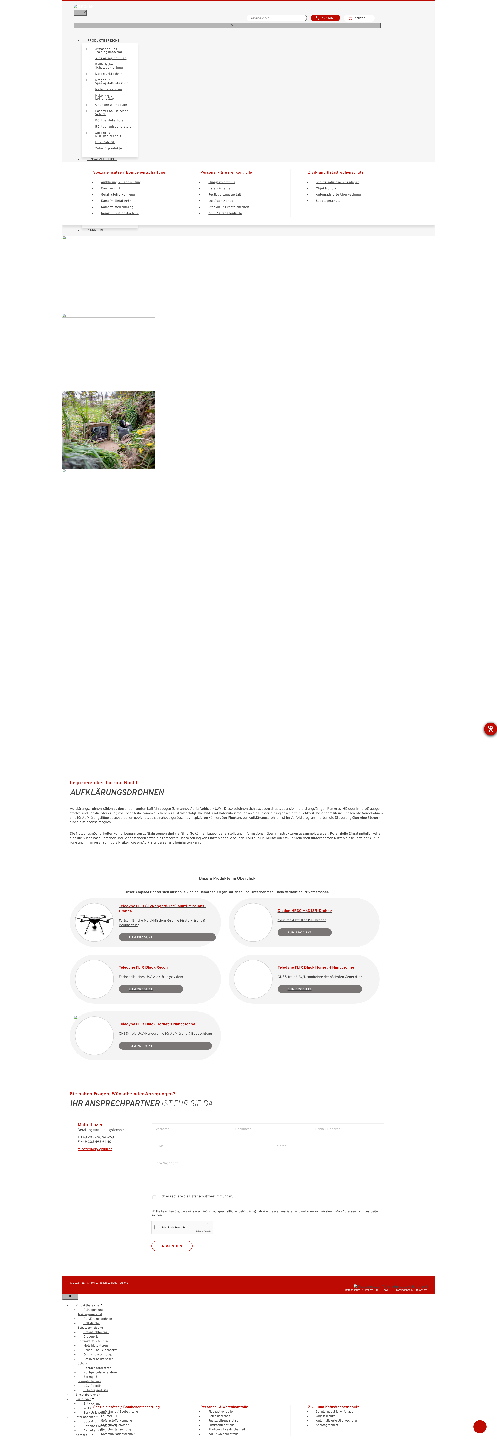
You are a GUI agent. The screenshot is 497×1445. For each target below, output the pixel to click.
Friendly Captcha (204, 1231)
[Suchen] (303, 18)
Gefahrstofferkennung (118, 195)
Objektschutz (326, 189)
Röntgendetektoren (110, 121)
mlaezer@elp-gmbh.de (95, 1149)
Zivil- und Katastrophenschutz (336, 172)
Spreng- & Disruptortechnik (108, 134)
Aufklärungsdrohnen (110, 58)
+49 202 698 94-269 (97, 1137)
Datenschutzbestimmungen (210, 1196)
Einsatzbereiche (87, 1395)
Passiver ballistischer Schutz (111, 112)
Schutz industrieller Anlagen (337, 182)
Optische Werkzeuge (111, 105)
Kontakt (328, 18)
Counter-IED (110, 189)
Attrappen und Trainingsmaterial (108, 50)
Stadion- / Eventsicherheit (228, 207)
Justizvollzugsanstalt (224, 195)
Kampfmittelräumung (117, 207)
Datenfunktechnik (109, 74)
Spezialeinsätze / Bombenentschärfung (129, 172)
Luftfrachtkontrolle (222, 201)
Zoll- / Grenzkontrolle (225, 213)
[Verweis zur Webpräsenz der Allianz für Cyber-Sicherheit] (390, 1286)
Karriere (95, 230)
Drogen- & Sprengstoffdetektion (111, 81)
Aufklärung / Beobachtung (121, 182)
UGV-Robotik (105, 142)
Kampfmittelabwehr (116, 201)
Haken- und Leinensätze (104, 97)
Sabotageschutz (328, 201)
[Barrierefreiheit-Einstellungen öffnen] (490, 729)
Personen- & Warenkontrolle (226, 172)
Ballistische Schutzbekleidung (109, 66)
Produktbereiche (103, 41)
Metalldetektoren (108, 89)
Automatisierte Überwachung (338, 195)
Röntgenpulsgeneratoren (114, 127)
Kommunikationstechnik (120, 213)
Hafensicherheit (220, 189)
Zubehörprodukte (108, 149)
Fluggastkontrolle (221, 182)
